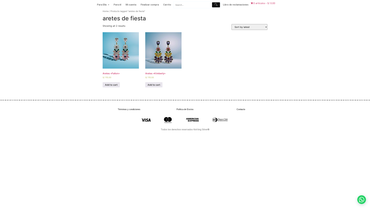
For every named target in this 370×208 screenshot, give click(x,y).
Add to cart (111, 84)
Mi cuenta (131, 4)
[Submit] (216, 4)
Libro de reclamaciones (235, 4)
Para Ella (102, 4)
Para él (117, 4)
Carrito (167, 4)
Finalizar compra (150, 4)
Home (106, 11)
